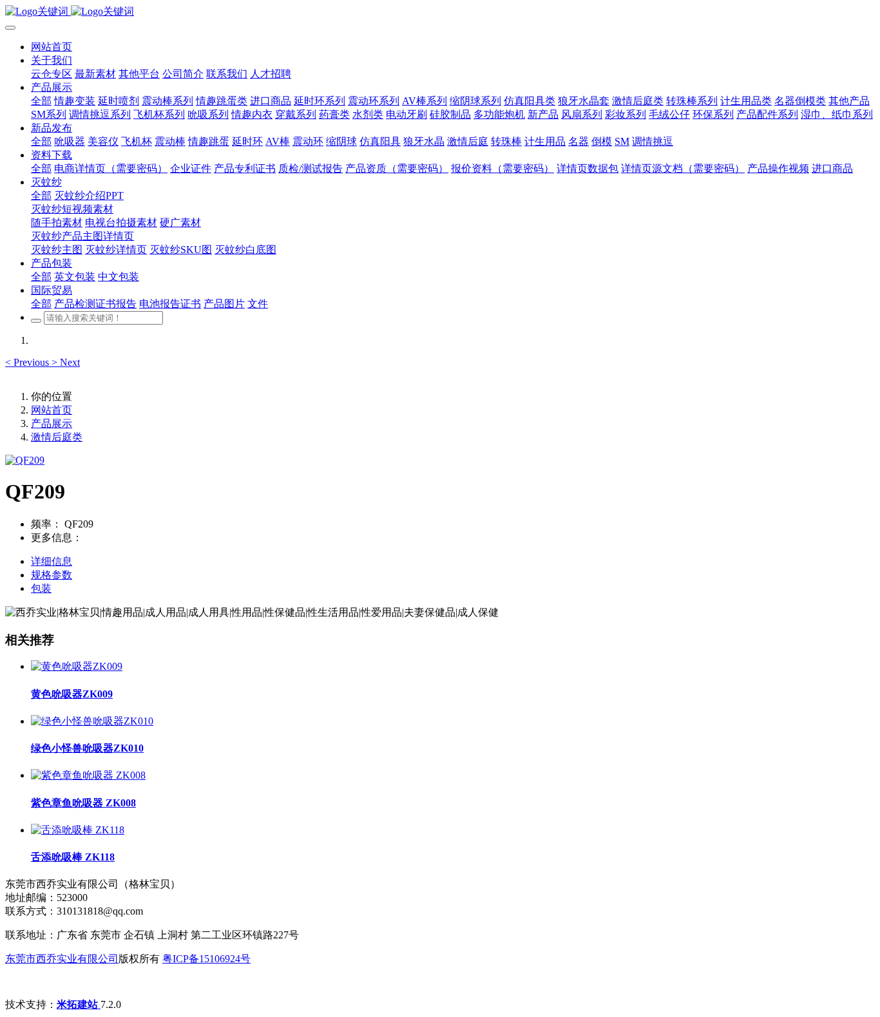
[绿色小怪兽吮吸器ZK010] (92, 721)
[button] (28, 362)
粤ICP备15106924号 (206, 958)
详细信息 (51, 561)
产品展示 (51, 423)
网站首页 (51, 46)
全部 (41, 100)
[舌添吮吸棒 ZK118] (77, 829)
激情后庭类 (56, 437)
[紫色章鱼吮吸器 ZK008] (88, 775)
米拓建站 (78, 1004)
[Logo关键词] (440, 12)
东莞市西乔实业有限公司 (62, 958)
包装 (41, 588)
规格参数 (51, 574)
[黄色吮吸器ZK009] (76, 666)
